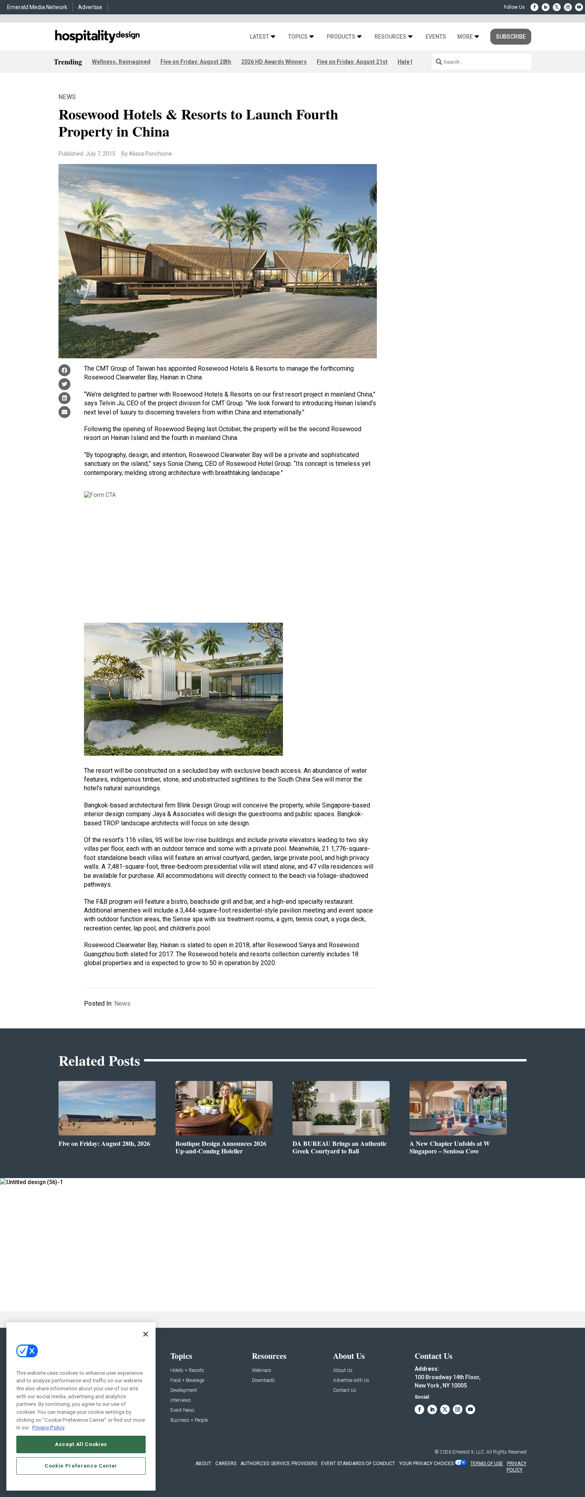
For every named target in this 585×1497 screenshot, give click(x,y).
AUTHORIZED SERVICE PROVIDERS (278, 1463)
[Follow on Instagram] (568, 7)
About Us (343, 1370)
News (67, 97)
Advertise (90, 7)
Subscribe (511, 36)
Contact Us (344, 1390)
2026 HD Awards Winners (274, 62)
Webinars (261, 1370)
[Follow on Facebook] (534, 7)
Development (183, 1390)
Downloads (263, 1380)
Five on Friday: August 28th (195, 62)
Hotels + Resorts (187, 1370)
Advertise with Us (351, 1380)
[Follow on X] (557, 7)
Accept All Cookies (81, 1444)
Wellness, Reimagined (121, 62)
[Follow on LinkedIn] (546, 7)
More (465, 37)
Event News (182, 1410)
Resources (390, 37)
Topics (298, 37)
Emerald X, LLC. (468, 1452)
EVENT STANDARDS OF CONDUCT (358, 1463)
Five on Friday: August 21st (352, 62)
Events (435, 37)
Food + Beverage (187, 1380)
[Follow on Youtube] (579, 7)
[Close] (145, 1334)
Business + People (189, 1420)
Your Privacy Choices (426, 1463)
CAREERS (225, 1463)
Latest (259, 37)
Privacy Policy (48, 1428)
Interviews (180, 1400)
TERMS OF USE (486, 1463)
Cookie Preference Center (81, 1466)
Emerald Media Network (37, 7)
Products (341, 37)
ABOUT (203, 1463)
